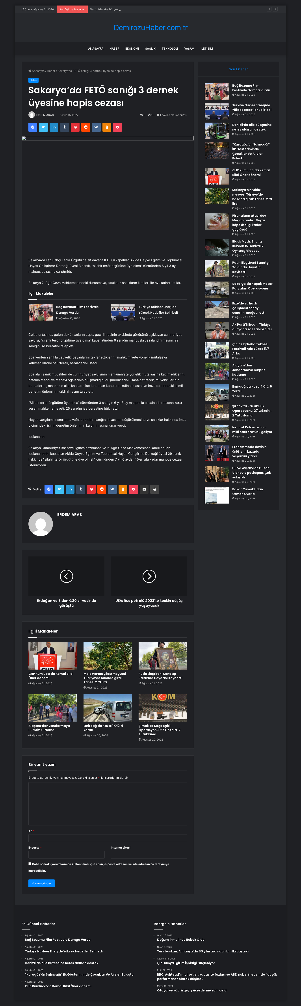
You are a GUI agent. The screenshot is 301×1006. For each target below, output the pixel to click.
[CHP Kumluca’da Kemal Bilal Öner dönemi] (52, 655)
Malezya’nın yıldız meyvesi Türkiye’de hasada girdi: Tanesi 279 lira (105, 678)
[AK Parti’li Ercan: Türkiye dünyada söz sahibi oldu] (217, 330)
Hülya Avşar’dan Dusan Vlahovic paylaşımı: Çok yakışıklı (251, 473)
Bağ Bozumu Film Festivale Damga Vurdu (251, 87)
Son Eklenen (239, 69)
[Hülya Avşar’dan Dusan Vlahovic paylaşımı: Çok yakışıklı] (217, 474)
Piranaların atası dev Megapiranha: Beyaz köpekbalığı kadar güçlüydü (249, 222)
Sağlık (150, 48)
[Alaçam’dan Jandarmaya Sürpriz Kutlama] (52, 708)
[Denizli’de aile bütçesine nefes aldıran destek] (217, 131)
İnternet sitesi (120, 847)
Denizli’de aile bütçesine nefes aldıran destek (121, 9)
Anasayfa (95, 48)
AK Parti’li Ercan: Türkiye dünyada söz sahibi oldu (252, 326)
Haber (114, 48)
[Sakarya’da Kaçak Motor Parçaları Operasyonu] (217, 290)
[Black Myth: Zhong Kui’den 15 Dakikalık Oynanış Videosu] (217, 247)
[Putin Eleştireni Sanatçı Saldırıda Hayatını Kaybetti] (163, 655)
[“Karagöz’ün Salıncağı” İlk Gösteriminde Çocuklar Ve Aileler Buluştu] (217, 150)
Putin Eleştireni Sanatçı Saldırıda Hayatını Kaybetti (160, 676)
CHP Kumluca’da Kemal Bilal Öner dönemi (50, 676)
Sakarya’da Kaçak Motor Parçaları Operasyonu (252, 286)
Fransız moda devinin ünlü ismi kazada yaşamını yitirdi (249, 451)
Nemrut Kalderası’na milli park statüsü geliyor (252, 429)
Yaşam (189, 48)
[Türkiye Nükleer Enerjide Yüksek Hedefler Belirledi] (123, 312)
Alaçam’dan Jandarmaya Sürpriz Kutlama (49, 728)
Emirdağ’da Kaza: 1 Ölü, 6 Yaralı (103, 728)
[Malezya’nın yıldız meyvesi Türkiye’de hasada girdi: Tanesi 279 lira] (108, 655)
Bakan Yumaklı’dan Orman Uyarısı (247, 491)
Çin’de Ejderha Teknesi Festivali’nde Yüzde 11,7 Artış (250, 349)
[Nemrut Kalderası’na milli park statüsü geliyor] (217, 433)
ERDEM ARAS (45, 115)
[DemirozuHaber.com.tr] (150, 27)
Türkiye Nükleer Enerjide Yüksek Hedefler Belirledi (251, 107)
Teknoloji (170, 48)
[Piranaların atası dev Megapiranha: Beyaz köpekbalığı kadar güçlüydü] (217, 221)
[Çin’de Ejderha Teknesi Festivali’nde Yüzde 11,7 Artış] (217, 350)
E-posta (35, 847)
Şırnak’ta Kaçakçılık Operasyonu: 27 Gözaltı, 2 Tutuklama (159, 730)
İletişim (207, 48)
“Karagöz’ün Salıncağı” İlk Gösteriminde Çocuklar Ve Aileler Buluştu (251, 151)
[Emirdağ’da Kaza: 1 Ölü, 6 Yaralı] (108, 708)
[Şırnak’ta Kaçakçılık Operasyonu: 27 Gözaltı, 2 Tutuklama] (163, 708)
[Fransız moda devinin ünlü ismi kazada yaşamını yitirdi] (217, 453)
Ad (31, 831)
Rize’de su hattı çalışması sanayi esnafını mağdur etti (248, 308)
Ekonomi (132, 48)
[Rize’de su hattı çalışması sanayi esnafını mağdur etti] (217, 309)
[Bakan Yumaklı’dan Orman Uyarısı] (217, 495)
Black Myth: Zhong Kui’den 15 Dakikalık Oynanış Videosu (247, 246)
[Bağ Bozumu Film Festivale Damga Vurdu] (41, 312)
